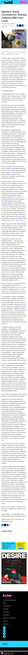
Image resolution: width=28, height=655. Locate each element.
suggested (15, 159)
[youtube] (4, 636)
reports (17, 254)
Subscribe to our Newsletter (9, 618)
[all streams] (26, 653)
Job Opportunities (7, 605)
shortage (22, 291)
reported (23, 304)
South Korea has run (17, 197)
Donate (23, 2)
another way (4, 207)
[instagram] (4, 630)
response (4, 268)
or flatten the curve (12, 493)
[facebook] (4, 627)
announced (19, 287)
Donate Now (5, 608)
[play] (2, 653)
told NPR (13, 225)
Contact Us (5, 621)
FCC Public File (6, 615)
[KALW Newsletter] (14, 546)
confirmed (13, 172)
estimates (4, 203)
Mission (4, 602)
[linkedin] (4, 633)
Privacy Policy (6, 612)
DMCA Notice (6, 624)
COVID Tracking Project (17, 220)
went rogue (13, 141)
